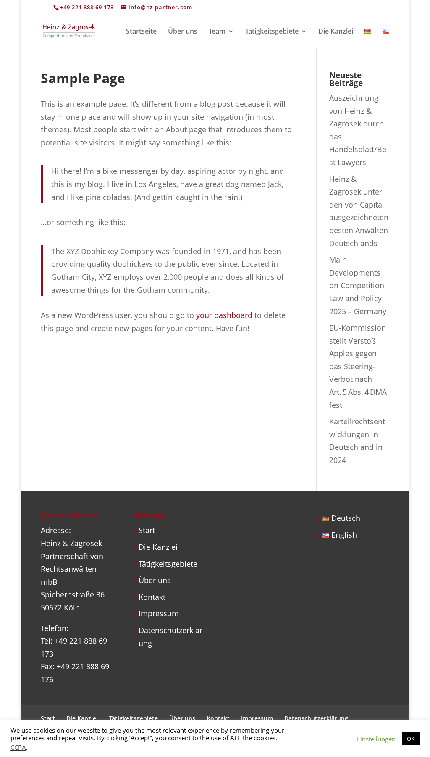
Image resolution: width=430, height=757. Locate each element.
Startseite (141, 32)
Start (147, 530)
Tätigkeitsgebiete (272, 32)
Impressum (159, 613)
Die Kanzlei (335, 32)
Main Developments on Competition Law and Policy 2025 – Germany (357, 285)
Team (217, 32)
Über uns (182, 32)
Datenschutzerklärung (316, 718)
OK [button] (410, 738)
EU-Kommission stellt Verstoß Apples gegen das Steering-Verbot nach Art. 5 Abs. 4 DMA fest (358, 366)
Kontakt (152, 597)
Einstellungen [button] (376, 739)
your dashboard (224, 315)
